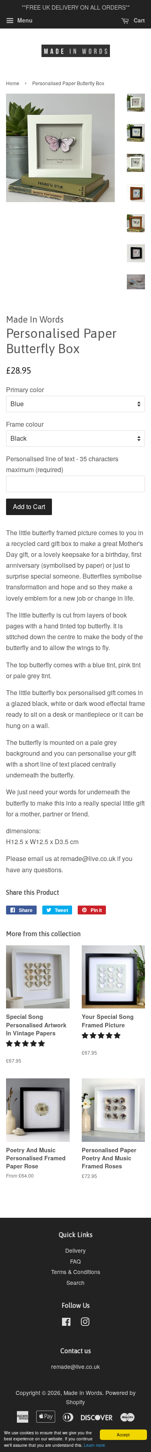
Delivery (75, 1250)
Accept (123, 1435)
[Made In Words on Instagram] (85, 1323)
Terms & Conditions (75, 1272)
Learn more (94, 1445)
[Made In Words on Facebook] (66, 1323)
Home (12, 83)
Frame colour (24, 424)
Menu (24, 20)
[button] (26, 1043)
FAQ (75, 1261)
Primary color (25, 389)
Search (75, 1282)
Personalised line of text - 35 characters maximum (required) (62, 464)
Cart (138, 20)
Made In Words (83, 1393)
